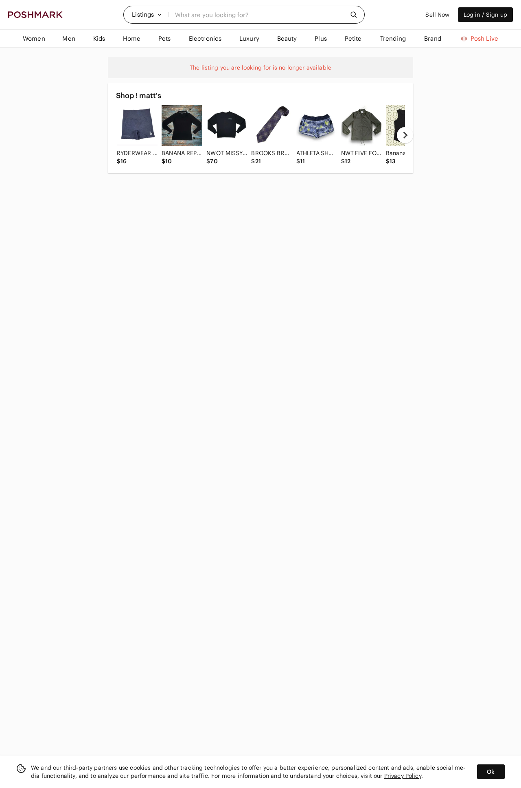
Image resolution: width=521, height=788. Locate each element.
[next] (405, 135)
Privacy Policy (402, 775)
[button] (147, 15)
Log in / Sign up (485, 14)
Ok (491, 771)
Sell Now (437, 14)
